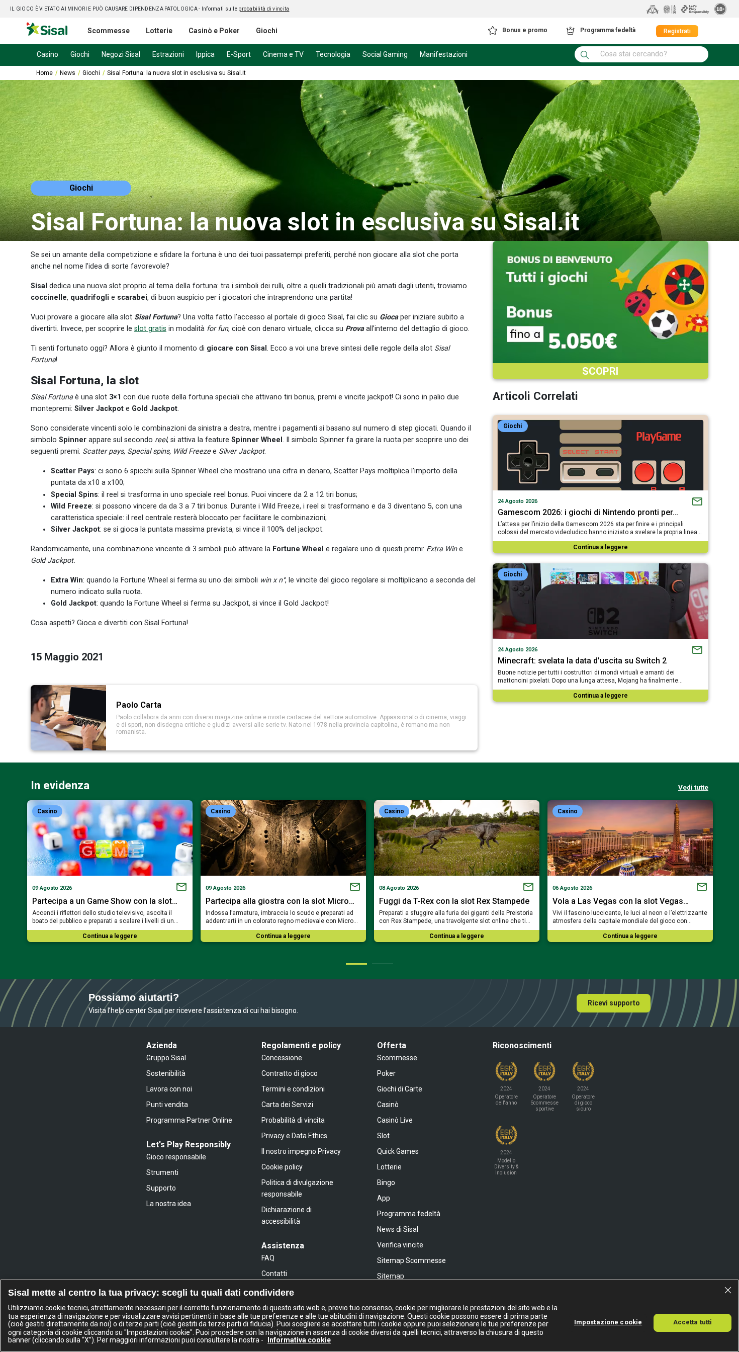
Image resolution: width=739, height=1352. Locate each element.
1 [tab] (356, 964)
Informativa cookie (299, 1340)
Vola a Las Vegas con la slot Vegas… (620, 901)
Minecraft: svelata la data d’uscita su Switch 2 (582, 660)
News (67, 72)
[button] (517, 31)
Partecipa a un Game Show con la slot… (104, 901)
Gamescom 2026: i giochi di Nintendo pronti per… (588, 512)
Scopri (600, 371)
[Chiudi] (728, 1290)
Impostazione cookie (608, 1322)
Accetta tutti (692, 1322)
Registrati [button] (677, 31)
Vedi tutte (693, 787)
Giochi (91, 72)
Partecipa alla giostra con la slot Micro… (280, 901)
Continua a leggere (600, 547)
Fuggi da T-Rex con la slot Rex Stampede (454, 901)
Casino (47, 811)
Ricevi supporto (614, 1003)
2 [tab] (382, 964)
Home (44, 72)
